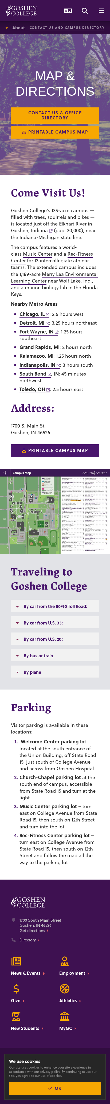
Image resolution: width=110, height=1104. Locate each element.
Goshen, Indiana (29, 230)
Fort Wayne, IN (36, 331)
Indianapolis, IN (37, 364)
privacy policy (50, 1071)
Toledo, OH (32, 389)
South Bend (32, 373)
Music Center (37, 254)
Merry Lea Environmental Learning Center (54, 277)
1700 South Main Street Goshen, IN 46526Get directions (40, 925)
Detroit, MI (31, 322)
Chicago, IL (32, 314)
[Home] (21, 10)
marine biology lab (46, 287)
